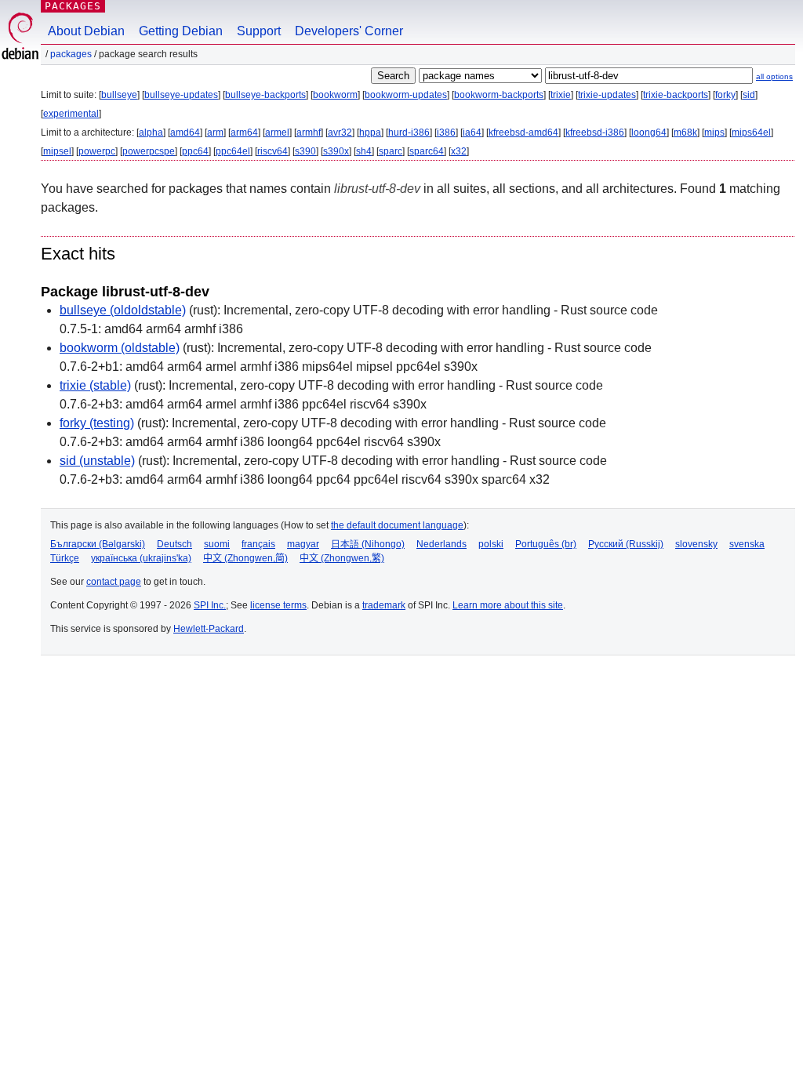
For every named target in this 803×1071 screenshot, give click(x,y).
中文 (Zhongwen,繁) (342, 558)
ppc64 (195, 151)
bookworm (335, 94)
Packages (73, 6)
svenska (747, 544)
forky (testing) (97, 423)
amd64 (185, 132)
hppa (370, 132)
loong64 (649, 132)
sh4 (364, 151)
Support (259, 31)
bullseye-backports (265, 94)
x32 (459, 151)
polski (490, 544)
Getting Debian (181, 31)
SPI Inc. (210, 605)
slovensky (696, 544)
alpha (151, 132)
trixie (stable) (95, 385)
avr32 (340, 132)
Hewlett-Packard (208, 628)
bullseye (119, 94)
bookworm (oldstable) (120, 347)
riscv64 (272, 151)
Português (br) (545, 544)
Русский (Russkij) (625, 544)
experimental (71, 113)
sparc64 (426, 151)
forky (725, 94)
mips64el (751, 132)
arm (215, 132)
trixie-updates (607, 94)
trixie (560, 94)
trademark (383, 605)
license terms (278, 605)
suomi (217, 544)
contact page (113, 581)
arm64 (244, 132)
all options (774, 76)
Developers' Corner (349, 31)
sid (749, 94)
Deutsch (174, 544)
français (258, 544)
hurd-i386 (409, 132)
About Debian (86, 31)
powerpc (96, 151)
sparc (390, 151)
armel (277, 132)
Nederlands (441, 544)
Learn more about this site (507, 605)
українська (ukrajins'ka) (141, 558)
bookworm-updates (406, 94)
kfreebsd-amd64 (523, 132)
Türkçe (64, 558)
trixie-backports (675, 94)
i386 (446, 132)
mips (714, 132)
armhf (308, 132)
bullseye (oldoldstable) (123, 310)
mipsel (57, 151)
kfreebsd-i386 (594, 132)
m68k (685, 132)
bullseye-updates (181, 94)
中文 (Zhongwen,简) (245, 558)
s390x (336, 151)
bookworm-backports (498, 94)
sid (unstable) (97, 460)
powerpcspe (148, 151)
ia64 (472, 132)
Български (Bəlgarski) (97, 544)
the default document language (397, 525)
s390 (305, 151)
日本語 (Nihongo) (368, 544)
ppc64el (233, 151)
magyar (303, 544)
